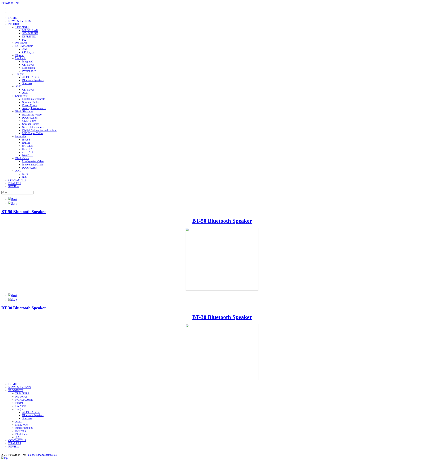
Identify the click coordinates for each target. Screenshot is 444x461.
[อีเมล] (12, 203)
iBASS (26, 139)
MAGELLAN (30, 30)
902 (24, 39)
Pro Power (21, 42)
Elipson (19, 55)
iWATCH (27, 155)
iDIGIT (26, 142)
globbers (32, 454)
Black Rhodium (24, 111)
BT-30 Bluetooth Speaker (23, 308)
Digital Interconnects (33, 98)
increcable (20, 136)
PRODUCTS (15, 24)
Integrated (27, 61)
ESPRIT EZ (29, 36)
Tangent (19, 73)
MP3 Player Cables (32, 133)
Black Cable (22, 158)
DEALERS (14, 183)
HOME (12, 17)
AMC (18, 86)
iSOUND (27, 152)
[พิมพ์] (12, 199)
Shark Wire (21, 95)
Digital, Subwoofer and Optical (39, 130)
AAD (18, 170)
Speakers (27, 83)
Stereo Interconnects (33, 127)
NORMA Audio (24, 45)
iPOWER (27, 145)
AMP (25, 49)
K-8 (24, 177)
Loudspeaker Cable (33, 161)
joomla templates (47, 454)
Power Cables (29, 117)
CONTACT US (17, 180)
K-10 (25, 173)
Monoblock (28, 67)
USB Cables (29, 120)
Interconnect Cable (32, 164)
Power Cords (29, 105)
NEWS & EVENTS (19, 20)
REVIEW (13, 186)
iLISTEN (27, 148)
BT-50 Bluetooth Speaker (23, 211)
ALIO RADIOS (31, 77)
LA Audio (20, 58)
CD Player (28, 52)
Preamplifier (29, 70)
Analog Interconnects (34, 108)
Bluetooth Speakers (33, 80)
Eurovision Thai (10, 2)
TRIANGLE (22, 27)
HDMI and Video (32, 114)
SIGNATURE (30, 33)
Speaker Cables (30, 102)
